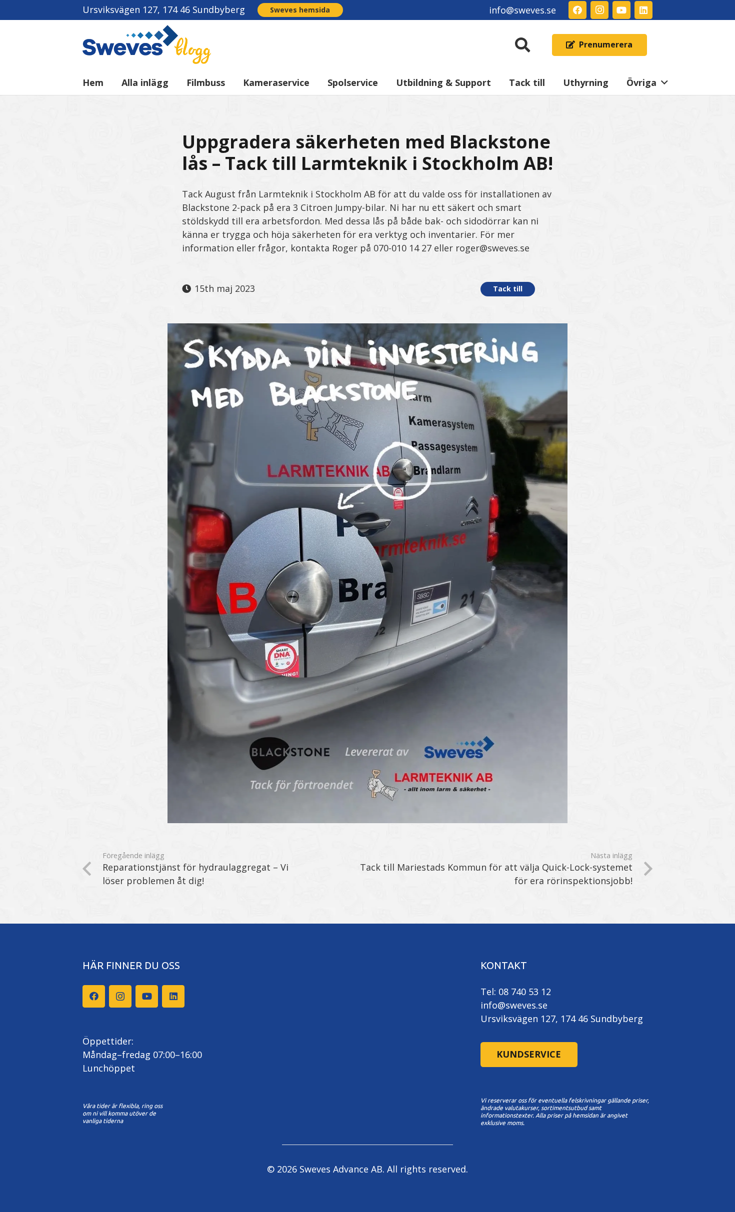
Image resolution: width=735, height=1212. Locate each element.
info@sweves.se (514, 1005)
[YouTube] (621, 10)
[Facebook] (577, 10)
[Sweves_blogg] (147, 45)
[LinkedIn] (643, 10)
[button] (522, 44)
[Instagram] (599, 10)
